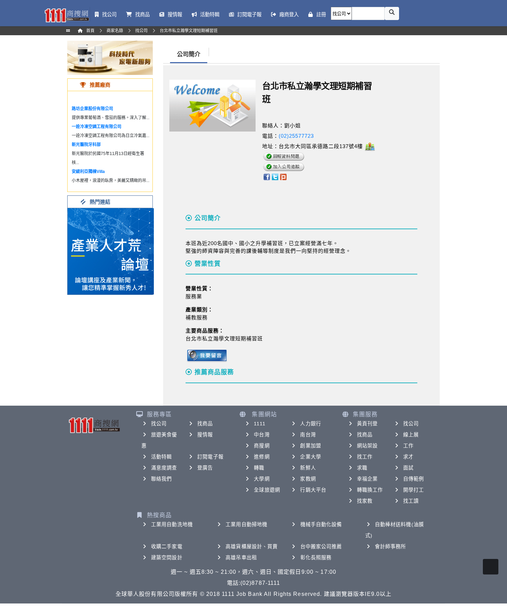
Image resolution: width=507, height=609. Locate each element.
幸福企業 (367, 479)
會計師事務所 (390, 546)
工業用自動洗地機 (172, 524)
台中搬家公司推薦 (321, 546)
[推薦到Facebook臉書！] (266, 177)
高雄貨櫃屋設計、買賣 (252, 546)
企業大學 (310, 457)
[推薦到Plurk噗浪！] (283, 177)
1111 (259, 423)
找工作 (364, 457)
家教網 (308, 479)
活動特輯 (161, 457)
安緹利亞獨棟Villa (88, 171)
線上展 (411, 434)
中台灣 (261, 434)
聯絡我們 (161, 479)
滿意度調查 (164, 468)
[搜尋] (392, 13)
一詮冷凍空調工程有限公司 (96, 126)
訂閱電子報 (210, 457)
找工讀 (411, 501)
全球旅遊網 (267, 490)
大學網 (261, 479)
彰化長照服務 (316, 557)
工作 (408, 445)
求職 (362, 468)
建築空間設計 (166, 557)
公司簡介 (188, 54)
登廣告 (205, 468)
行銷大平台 (313, 490)
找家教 (364, 501)
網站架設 (367, 445)
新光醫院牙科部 (86, 144)
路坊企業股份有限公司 (92, 108)
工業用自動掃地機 (246, 524)
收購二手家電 (166, 546)
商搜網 (261, 445)
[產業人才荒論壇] (111, 251)
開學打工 (413, 490)
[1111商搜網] (66, 14)
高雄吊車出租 (241, 557)
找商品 (205, 423)
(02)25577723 (296, 136)
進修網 (261, 457)
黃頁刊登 (367, 423)
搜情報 (205, 434)
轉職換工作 (370, 490)
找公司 (159, 423)
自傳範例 (413, 479)
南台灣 (308, 434)
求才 (408, 457)
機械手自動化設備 (321, 524)
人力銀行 (310, 423)
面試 (408, 468)
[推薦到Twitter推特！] (275, 177)
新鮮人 (308, 468)
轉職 (259, 468)
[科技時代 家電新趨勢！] (110, 57)
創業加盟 (310, 445)
